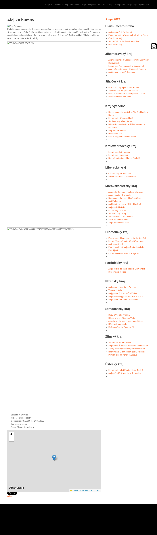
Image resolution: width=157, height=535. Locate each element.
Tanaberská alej (115, 290)
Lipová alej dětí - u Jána (119, 152)
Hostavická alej (115, 44)
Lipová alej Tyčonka (117, 210)
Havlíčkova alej (115, 133)
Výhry (110, 4)
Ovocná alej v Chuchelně (119, 173)
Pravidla (101, 4)
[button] (54, 458)
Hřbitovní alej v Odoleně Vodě (121, 318)
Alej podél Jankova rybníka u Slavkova (125, 192)
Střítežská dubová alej (118, 219)
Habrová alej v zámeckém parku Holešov (126, 352)
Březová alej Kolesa (117, 272)
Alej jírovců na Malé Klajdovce (121, 72)
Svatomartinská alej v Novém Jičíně (124, 198)
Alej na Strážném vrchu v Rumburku (124, 373)
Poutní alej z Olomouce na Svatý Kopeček (127, 238)
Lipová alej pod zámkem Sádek (122, 137)
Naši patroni (120, 4)
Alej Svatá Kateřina (117, 130)
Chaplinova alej (115, 38)
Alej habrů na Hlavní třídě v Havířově (124, 204)
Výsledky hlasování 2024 (119, 97)
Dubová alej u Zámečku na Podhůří (124, 158)
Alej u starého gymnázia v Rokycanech (125, 296)
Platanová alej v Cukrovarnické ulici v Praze (128, 35)
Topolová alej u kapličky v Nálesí (123, 90)
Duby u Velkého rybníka (119, 315)
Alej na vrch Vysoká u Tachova (122, 287)
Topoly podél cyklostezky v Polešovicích (126, 349)
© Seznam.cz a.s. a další (90, 490)
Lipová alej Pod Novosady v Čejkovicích (126, 66)
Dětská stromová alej (117, 324)
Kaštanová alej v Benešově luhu (122, 327)
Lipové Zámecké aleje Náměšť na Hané (126, 241)
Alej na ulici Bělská (116, 207)
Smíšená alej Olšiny (117, 213)
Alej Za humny (114, 201)
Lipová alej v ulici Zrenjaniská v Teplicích (126, 370)
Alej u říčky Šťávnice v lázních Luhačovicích (128, 345)
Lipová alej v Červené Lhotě (120, 118)
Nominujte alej (61, 4)
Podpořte (92, 4)
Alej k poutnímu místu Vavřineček (123, 299)
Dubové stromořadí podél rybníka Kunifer (126, 93)
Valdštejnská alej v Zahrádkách (122, 176)
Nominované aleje (78, 4)
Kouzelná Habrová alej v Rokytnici (123, 253)
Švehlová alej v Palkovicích (120, 216)
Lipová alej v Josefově (118, 155)
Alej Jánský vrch (115, 244)
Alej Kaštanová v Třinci (118, 223)
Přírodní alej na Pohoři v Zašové (122, 355)
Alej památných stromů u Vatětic (122, 293)
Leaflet (75, 490)
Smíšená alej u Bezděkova (120, 121)
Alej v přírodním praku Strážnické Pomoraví (127, 69)
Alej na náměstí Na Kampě (120, 32)
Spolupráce (144, 4)
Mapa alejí (132, 4)
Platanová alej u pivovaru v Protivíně (124, 87)
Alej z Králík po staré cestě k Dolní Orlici (126, 269)
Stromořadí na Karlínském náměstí (124, 41)
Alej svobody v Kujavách (119, 195)
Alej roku (49, 4)
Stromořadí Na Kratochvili (119, 342)
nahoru (10, 496)
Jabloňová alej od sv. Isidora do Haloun (125, 321)
